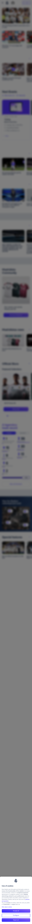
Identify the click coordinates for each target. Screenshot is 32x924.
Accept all (16, 910)
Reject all (16, 920)
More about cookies (7, 907)
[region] (16, 900)
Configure (16, 915)
